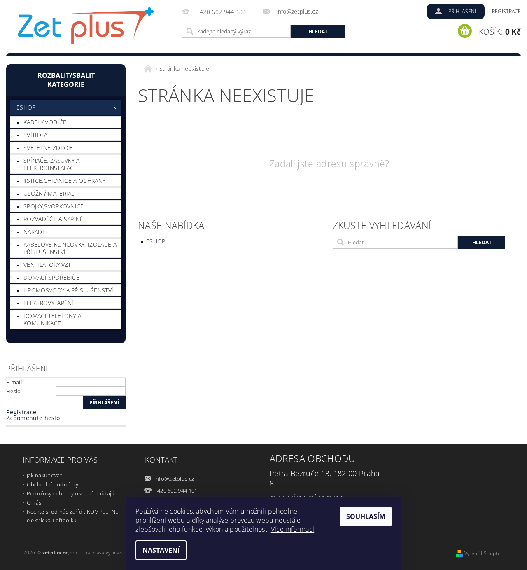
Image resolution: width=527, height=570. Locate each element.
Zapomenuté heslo (33, 418)
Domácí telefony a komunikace (52, 319)
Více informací (292, 529)
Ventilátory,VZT (47, 265)
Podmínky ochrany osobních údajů (71, 493)
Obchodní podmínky (52, 484)
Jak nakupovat (44, 475)
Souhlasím (365, 516)
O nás (34, 502)
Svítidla (35, 135)
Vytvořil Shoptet (483, 553)
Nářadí (33, 232)
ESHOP (26, 107)
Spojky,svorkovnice (53, 206)
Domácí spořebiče (51, 277)
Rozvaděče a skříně (53, 219)
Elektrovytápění (48, 303)
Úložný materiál (49, 193)
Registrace (506, 11)
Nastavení (161, 550)
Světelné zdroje (48, 148)
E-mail (14, 382)
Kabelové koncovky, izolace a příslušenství (70, 248)
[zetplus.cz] (86, 27)
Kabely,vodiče (44, 122)
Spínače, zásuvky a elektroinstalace (51, 164)
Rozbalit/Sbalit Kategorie (66, 80)
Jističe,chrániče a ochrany (64, 181)
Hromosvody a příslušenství (68, 290)
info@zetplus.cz (174, 478)
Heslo (13, 391)
